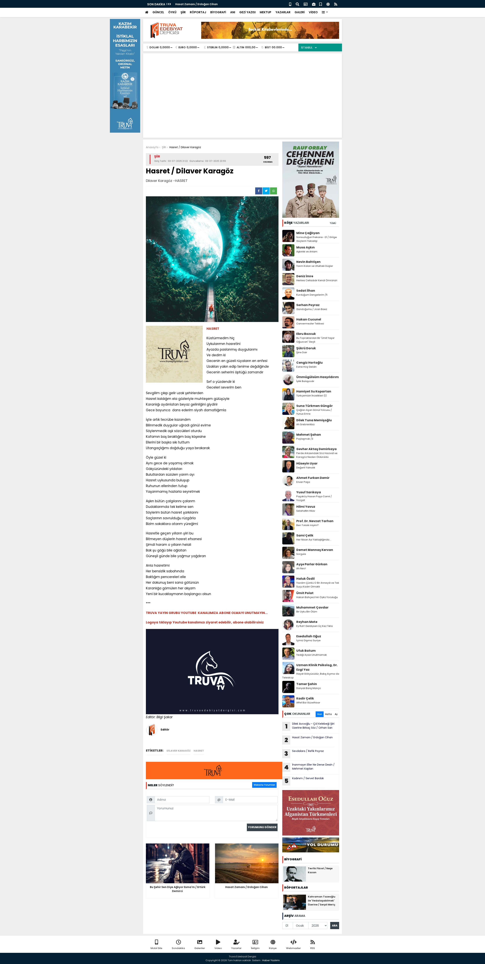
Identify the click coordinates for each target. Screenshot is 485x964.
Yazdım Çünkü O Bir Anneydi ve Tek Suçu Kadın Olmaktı (317, 584)
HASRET (199, 751)
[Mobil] (290, 4)
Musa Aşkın (305, 247)
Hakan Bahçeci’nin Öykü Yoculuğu (317, 597)
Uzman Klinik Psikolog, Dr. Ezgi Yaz (317, 667)
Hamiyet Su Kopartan (313, 391)
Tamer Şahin (306, 684)
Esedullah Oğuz (308, 636)
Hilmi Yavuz (305, 506)
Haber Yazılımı (271, 960)
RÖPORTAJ (198, 12)
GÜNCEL (158, 12)
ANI (232, 12)
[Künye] (328, 4)
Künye (273, 948)
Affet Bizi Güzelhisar (308, 702)
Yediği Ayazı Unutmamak (311, 655)
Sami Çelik (304, 535)
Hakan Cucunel (308, 319)
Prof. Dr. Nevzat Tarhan (314, 521)
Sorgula (301, 554)
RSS (312, 948)
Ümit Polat (305, 593)
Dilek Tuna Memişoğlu (314, 420)
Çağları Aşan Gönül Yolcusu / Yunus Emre (314, 412)
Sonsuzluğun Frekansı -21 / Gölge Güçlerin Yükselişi (316, 239)
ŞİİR (183, 12)
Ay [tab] (336, 714)
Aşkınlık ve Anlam (306, 251)
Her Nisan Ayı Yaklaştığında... (313, 539)
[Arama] (297, 4)
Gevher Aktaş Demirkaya (316, 449)
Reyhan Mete (306, 622)
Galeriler (199, 948)
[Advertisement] (242, 84)
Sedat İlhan (305, 290)
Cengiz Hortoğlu (309, 362)
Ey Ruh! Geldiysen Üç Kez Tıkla (314, 626)
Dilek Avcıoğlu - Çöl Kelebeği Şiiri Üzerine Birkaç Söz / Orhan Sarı (310, 726)
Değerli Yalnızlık (305, 467)
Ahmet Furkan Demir (312, 478)
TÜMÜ (333, 223)
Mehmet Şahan (308, 434)
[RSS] (335, 4)
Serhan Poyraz (308, 305)
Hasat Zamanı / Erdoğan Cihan (196, 4)
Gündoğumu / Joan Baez (311, 309)
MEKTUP (265, 12)
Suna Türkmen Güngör (314, 406)
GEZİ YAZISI (247, 12)
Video (218, 948)
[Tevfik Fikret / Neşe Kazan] (294, 874)
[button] (325, 12)
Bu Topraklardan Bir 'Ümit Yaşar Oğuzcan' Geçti (315, 340)
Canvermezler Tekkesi (310, 323)
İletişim (255, 948)
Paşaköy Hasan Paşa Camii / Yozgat (314, 498)
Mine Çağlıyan (308, 233)
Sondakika (178, 948)
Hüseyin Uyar (307, 463)
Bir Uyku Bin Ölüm (307, 611)
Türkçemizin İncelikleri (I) (311, 395)
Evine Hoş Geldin (306, 367)
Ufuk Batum (306, 650)
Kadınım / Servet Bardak (304, 780)
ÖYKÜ (172, 12)
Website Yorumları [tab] (264, 784)
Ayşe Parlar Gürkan (311, 564)
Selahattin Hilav (305, 511)
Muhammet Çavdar (312, 607)
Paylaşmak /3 (304, 439)
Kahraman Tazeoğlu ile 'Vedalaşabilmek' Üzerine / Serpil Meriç (321, 900)
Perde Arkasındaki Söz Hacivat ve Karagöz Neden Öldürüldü (316, 455)
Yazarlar (236, 948)
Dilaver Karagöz (179, 751)
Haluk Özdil (305, 578)
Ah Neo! (301, 568)
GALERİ (300, 12)
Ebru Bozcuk (306, 334)
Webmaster (293, 948)
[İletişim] (305, 4)
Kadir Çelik (305, 698)
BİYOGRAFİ (218, 12)
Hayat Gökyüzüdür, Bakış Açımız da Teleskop (310, 675)
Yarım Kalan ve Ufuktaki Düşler (314, 266)
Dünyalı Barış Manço (308, 688)
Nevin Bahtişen (308, 262)
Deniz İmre (304, 276)
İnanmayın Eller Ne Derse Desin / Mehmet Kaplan (309, 767)
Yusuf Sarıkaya (308, 492)
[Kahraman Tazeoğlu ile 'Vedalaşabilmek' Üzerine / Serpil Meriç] (294, 902)
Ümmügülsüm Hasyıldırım (317, 377)
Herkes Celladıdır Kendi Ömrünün (316, 280)
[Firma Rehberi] (313, 4)
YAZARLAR (282, 12)
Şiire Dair (301, 352)
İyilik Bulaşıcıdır (305, 381)
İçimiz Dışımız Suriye (308, 640)
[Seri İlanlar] (320, 4)
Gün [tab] (319, 714)
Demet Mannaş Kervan (314, 550)
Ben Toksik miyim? (307, 525)
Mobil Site (156, 948)
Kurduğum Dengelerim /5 (312, 295)
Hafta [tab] (328, 714)
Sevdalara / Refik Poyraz (304, 753)
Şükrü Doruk (306, 348)
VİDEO (313, 12)
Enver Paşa (303, 482)
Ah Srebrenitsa (305, 424)
